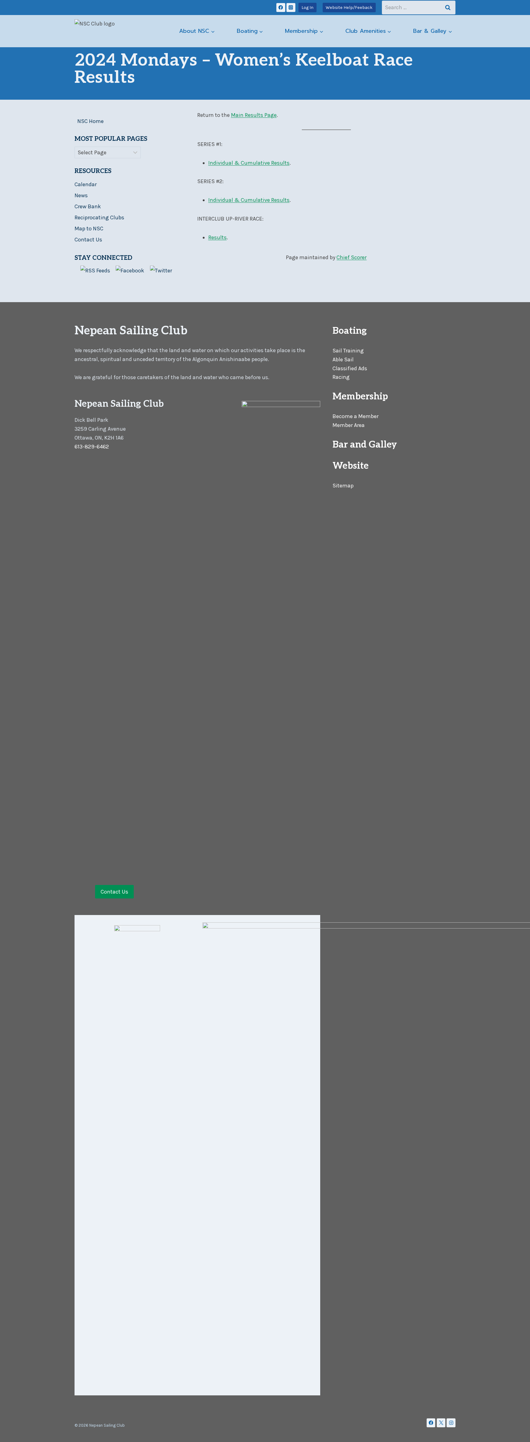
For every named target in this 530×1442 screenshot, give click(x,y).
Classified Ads (349, 368)
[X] (441, 1422)
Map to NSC (89, 228)
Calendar (86, 184)
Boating (349, 330)
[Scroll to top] (516, 1431)
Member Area (348, 425)
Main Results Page (254, 115)
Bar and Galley (364, 444)
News (81, 195)
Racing (341, 377)
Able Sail (343, 359)
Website (350, 465)
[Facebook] (280, 7)
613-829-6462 (92, 446)
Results (217, 237)
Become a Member (355, 416)
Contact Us (88, 239)
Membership (360, 396)
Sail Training (348, 350)
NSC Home (90, 121)
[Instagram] (290, 7)
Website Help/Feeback (349, 7)
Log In (307, 7)
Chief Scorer (351, 257)
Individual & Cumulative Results (249, 163)
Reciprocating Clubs (99, 217)
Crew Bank (88, 206)
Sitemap (343, 485)
